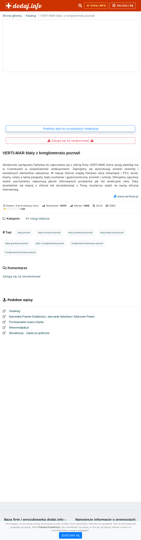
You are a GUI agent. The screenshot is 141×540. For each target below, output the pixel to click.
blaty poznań (24, 232)
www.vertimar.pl (127, 196)
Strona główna (12, 15)
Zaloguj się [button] (124, 5)
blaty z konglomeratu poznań (50, 243)
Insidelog (14, 311)
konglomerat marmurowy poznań (87, 243)
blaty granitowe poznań (16, 243)
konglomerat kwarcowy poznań (20, 252)
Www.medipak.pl (18, 327)
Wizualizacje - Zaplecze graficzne (28, 333)
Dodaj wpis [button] (98, 5)
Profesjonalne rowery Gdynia (26, 322)
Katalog (31, 15)
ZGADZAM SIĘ (70, 535)
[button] (80, 6)
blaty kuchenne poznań (49, 232)
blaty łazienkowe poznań (80, 232)
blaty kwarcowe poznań (112, 232)
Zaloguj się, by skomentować (22, 276)
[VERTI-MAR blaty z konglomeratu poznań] (70, 70)
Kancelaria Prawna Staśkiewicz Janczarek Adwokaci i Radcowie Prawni (51, 316)
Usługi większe (39, 218)
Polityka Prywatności (49, 527)
